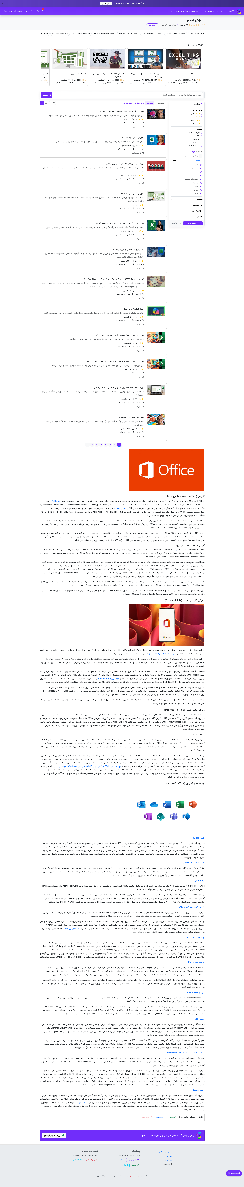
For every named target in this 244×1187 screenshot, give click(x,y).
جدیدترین (149, 103)
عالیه (172, 1117)
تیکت (120, 1160)
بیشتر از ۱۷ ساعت (194, 146)
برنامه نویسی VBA (72, 928)
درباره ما (169, 1156)
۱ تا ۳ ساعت (196, 136)
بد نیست (160, 1117)
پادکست (184, 11)
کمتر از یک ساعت (194, 133)
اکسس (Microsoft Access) (192, 907)
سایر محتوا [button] (175, 11)
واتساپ (134, 1165)
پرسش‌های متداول (165, 1152)
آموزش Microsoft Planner (169, 33)
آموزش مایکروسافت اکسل (122, 33)
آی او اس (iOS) (162, 653)
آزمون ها (199, 11)
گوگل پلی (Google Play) (108, 678)
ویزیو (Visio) (199, 1090)
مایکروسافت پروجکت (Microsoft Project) (186, 1053)
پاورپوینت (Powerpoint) (194, 863)
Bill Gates (56, 501)
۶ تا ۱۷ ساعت (196, 143)
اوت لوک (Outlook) (196, 937)
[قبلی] (47, 43)
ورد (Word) (200, 880)
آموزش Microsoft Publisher (145, 33)
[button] (42, 11)
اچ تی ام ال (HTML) (112, 766)
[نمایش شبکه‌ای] (46, 103)
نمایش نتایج (192, 223)
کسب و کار (80, 1102)
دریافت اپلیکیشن (52, 1135)
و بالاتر (195, 114)
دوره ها (216, 11)
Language (166, 1164)
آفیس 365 (200, 1019)
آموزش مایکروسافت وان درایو (193, 33)
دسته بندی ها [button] (226, 11)
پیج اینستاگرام (90, 1160)
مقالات (192, 11)
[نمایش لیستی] (42, 103)
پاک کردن (175, 223)
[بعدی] (43, 43)
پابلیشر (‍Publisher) (196, 962)
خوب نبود (146, 1117)
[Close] (2, 3)
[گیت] (239, 11)
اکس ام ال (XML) (94, 766)
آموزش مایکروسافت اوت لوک (54, 33)
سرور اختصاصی (135, 1176)
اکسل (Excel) (199, 838)
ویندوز (151, 653)
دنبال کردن (151, 25)
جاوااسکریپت (61, 766)
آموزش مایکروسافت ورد (101, 33)
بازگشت (198, 160)
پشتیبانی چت (132, 1160)
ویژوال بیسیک (120, 508)
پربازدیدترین (139, 103)
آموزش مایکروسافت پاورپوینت (78, 33)
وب (176, 549)
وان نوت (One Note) (195, 992)
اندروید (173, 653)
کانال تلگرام (76, 1160)
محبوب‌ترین (127, 103)
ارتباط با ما (168, 1160)
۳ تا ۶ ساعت (196, 139)
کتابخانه (208, 11)
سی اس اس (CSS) (76, 766)
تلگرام (124, 1165)
